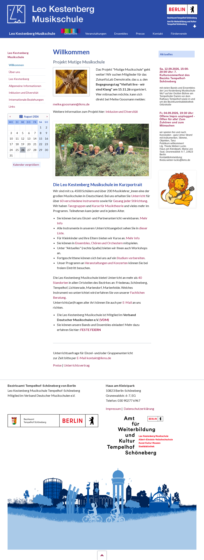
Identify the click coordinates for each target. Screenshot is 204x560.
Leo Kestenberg (19, 79)
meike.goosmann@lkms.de (71, 104)
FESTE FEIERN (90, 330)
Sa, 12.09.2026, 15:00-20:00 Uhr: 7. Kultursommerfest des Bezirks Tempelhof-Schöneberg (175, 75)
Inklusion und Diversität (122, 111)
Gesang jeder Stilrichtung (130, 201)
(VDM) (104, 320)
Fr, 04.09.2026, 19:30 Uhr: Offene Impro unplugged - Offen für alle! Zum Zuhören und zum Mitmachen (177, 119)
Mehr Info (133, 238)
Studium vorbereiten (131, 258)
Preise (57, 365)
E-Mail (127, 302)
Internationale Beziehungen (26, 99)
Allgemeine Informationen (25, 86)
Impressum (113, 408)
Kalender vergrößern (26, 164)
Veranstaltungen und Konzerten (106, 263)
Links (12, 106)
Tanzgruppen (77, 206)
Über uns (14, 72)
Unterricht (138, 196)
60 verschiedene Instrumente (79, 201)
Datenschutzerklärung (139, 408)
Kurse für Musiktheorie (108, 206)
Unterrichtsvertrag (77, 365)
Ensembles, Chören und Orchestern (99, 243)
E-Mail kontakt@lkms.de (93, 358)
